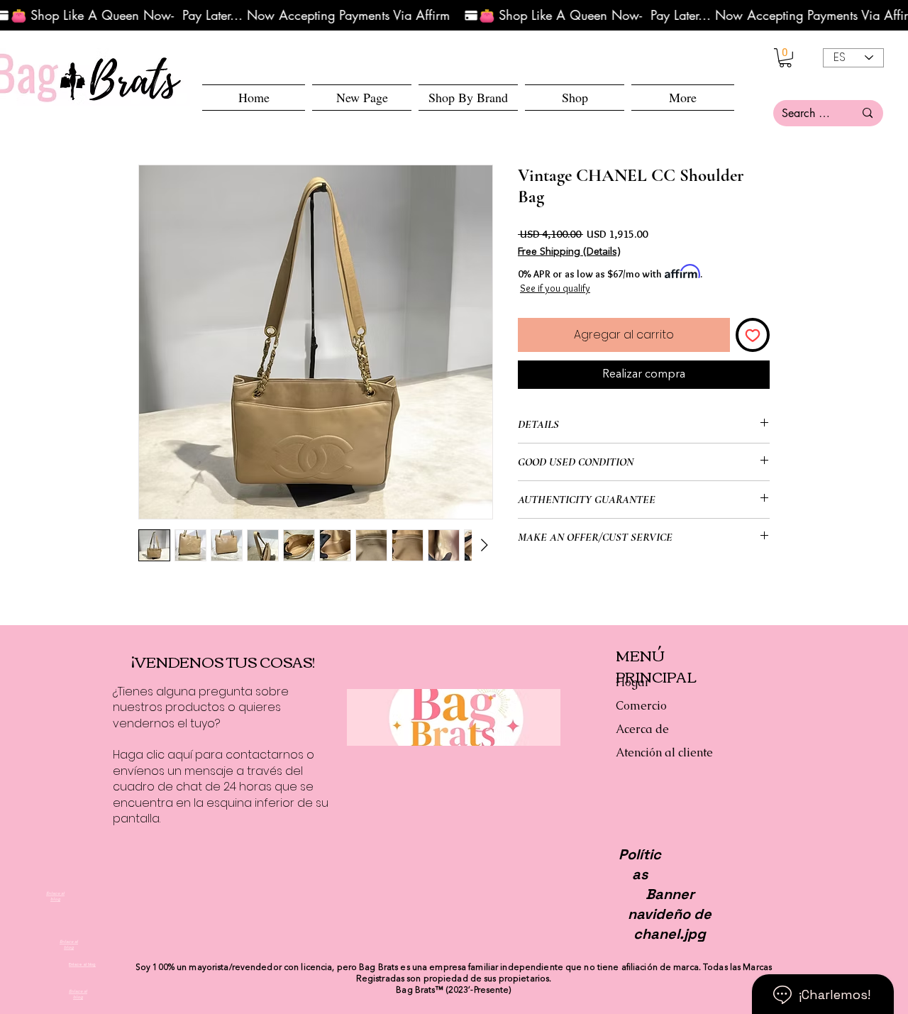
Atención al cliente (664, 752)
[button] (574, 97)
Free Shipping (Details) (569, 252)
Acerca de (642, 729)
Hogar (633, 682)
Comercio (641, 705)
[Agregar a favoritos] (753, 335)
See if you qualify (555, 288)
